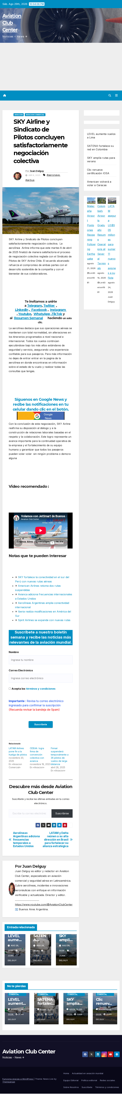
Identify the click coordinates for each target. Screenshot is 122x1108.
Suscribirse (62, 813)
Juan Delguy (37, 171)
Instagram (58, 310)
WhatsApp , (42, 314)
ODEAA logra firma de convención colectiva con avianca (37, 754)
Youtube (24, 314)
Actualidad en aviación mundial (87, 1073)
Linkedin (21, 310)
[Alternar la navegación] (116, 95)
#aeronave (53, 175)
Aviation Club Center (11, 23)
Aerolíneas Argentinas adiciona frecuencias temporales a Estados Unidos (26, 839)
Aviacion (18, 115)
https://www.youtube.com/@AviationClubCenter (44, 904)
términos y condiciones (40, 688)
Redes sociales (107, 1080)
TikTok (56, 314)
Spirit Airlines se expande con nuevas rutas (43, 620)
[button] (109, 95)
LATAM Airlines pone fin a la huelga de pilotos (18, 751)
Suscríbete (87, 1087)
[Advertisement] (61, 66)
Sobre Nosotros (71, 1087)
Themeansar (8, 1081)
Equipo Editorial (70, 1080)
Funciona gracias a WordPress (18, 1079)
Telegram (34, 306)
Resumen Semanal (28, 318)
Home (66, 1073)
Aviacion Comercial (35, 115)
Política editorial (89, 1080)
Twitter (49, 306)
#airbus (29, 180)
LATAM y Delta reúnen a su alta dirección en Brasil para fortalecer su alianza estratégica (55, 839)
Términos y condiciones (107, 1087)
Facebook (38, 310)
